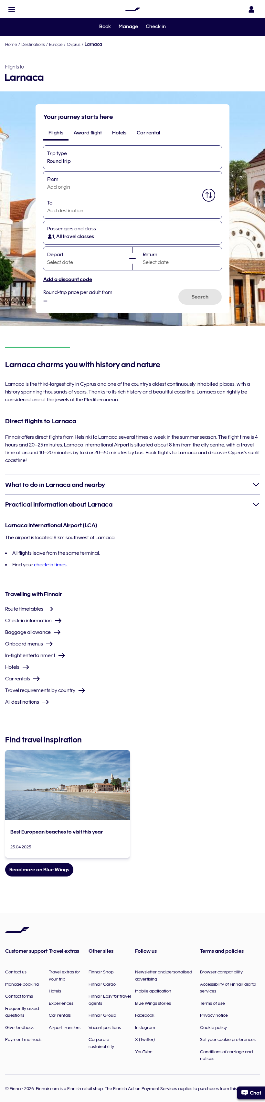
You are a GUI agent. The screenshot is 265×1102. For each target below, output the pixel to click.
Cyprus (73, 44)
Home (11, 44)
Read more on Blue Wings (39, 870)
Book (105, 26)
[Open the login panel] (251, 9)
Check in (156, 26)
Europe (56, 44)
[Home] (132, 9)
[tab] (56, 132)
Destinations (33, 44)
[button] (11, 9)
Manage (128, 26)
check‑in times (50, 565)
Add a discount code (67, 279)
